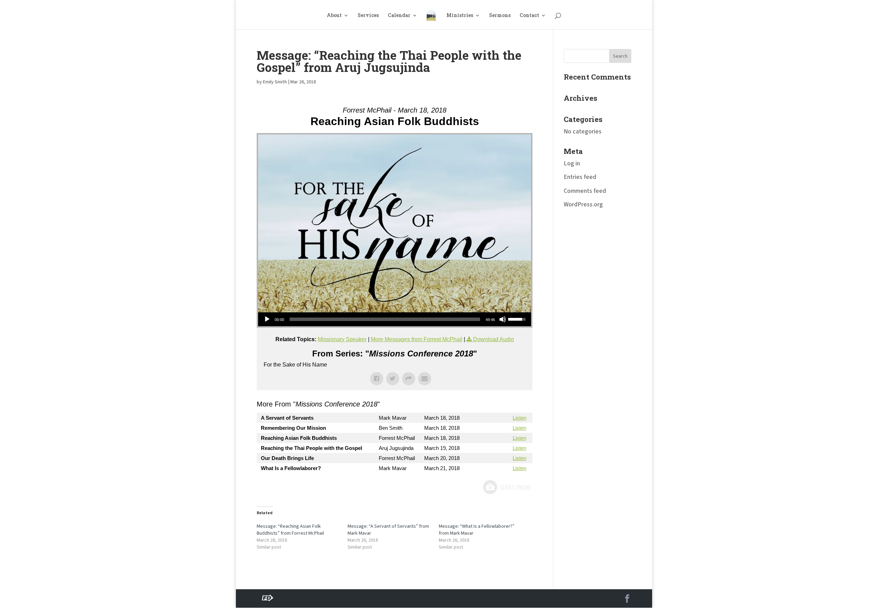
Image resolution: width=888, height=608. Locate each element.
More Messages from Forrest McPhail (416, 339)
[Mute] (502, 319)
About (334, 15)
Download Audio (493, 339)
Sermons (500, 15)
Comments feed (585, 191)
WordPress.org (583, 204)
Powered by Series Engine (506, 487)
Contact (529, 15)
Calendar (399, 15)
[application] (394, 319)
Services (368, 15)
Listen (519, 418)
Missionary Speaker (342, 339)
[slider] (385, 319)
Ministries (459, 15)
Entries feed (580, 177)
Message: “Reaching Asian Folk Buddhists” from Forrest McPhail (290, 530)
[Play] (267, 319)
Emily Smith (275, 82)
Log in (572, 163)
